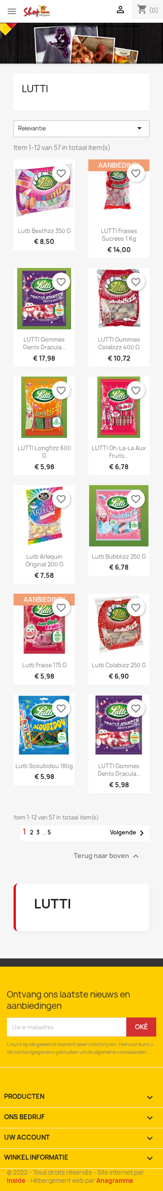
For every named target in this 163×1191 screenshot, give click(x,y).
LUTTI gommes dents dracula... (44, 343)
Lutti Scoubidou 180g (44, 766)
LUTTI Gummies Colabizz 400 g (119, 343)
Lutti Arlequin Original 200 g (44, 560)
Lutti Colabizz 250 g (119, 665)
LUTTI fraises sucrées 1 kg (119, 235)
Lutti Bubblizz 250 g (119, 557)
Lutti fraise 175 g (44, 665)
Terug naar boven (107, 856)
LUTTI (35, 88)
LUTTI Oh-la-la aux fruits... (119, 452)
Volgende (128, 833)
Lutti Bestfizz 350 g (44, 231)
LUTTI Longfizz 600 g (44, 452)
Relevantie (81, 128)
